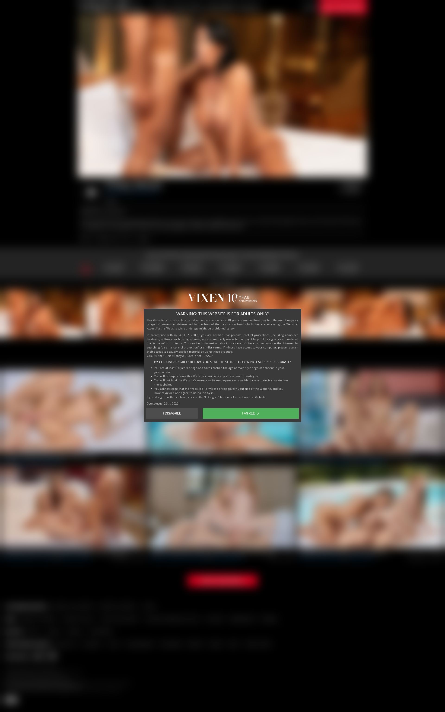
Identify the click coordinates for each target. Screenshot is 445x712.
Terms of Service (215, 389)
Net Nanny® (176, 356)
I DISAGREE (172, 413)
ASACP (209, 356)
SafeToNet (194, 356)
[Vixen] (222, 300)
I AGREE (248, 413)
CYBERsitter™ (156, 356)
